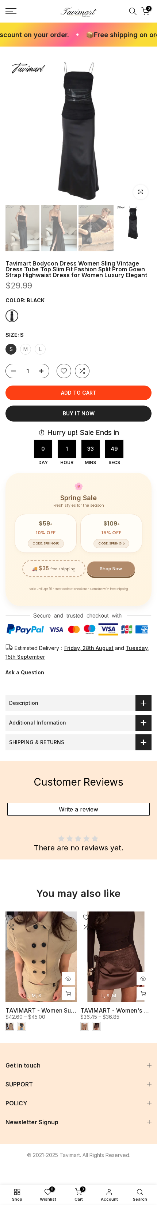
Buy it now (79, 413)
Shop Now (111, 569)
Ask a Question (24, 672)
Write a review (78, 809)
